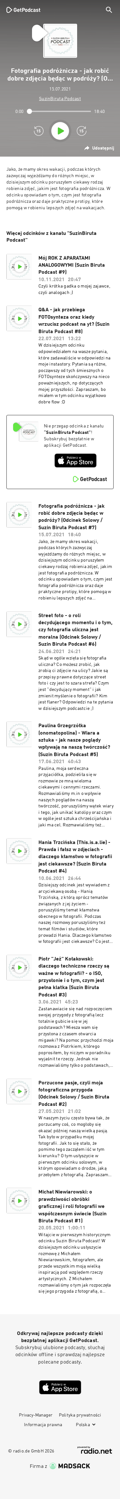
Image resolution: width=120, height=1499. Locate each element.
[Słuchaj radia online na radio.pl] (94, 1450)
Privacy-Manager (35, 1415)
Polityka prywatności (80, 1415)
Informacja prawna (43, 1425)
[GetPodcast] (23, 9)
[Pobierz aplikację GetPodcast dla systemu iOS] (75, 460)
